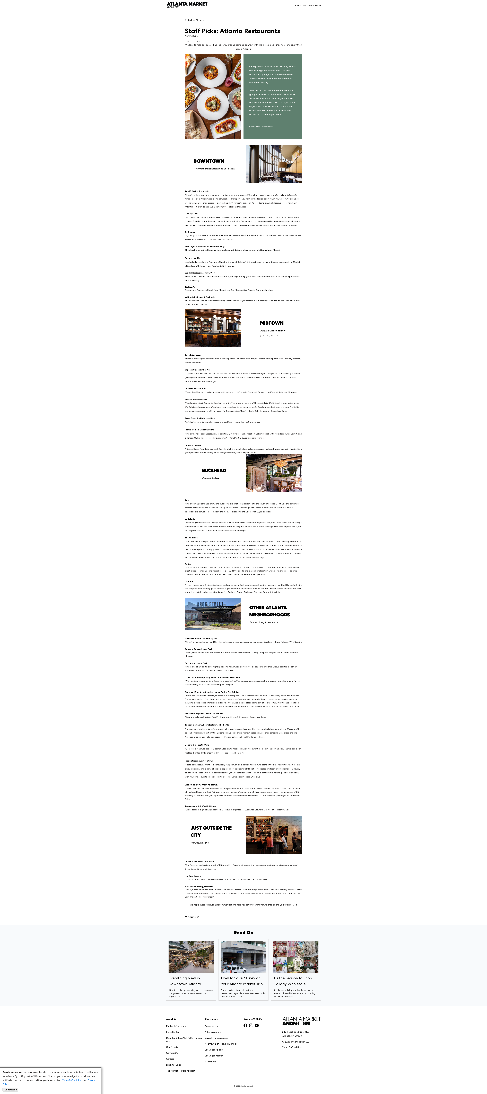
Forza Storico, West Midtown (199, 761)
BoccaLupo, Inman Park (196, 663)
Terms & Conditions (292, 1047)
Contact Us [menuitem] (172, 1053)
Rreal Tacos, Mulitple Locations (200, 418)
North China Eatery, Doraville (199, 886)
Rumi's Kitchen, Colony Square (199, 430)
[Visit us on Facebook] (245, 1026)
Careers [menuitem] (170, 1058)
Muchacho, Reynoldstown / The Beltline (204, 713)
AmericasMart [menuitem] (212, 1026)
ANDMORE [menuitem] (210, 1061)
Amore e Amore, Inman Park (198, 649)
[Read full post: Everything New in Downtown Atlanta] (191, 957)
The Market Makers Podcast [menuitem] (180, 1070)
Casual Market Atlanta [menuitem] (216, 1038)
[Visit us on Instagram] (251, 1025)
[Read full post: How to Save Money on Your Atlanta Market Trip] (243, 957)
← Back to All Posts (194, 20)
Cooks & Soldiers (193, 445)
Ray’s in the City (192, 258)
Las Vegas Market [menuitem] (214, 1055)
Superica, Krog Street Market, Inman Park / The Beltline (212, 692)
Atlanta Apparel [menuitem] (213, 1032)
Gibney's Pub (191, 213)
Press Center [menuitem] (172, 1032)
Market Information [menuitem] (176, 1026)
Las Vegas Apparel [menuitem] (214, 1049)
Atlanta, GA (193, 917)
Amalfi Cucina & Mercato (197, 191)
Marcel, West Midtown (196, 399)
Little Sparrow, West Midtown (201, 784)
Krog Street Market (269, 622)
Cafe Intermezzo (193, 355)
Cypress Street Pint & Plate (198, 370)
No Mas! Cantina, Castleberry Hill (201, 638)
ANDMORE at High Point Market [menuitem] (221, 1043)
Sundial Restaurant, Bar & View (219, 168)
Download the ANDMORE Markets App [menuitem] (184, 1039)
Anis (187, 500)
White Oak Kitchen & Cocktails (200, 297)
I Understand (10, 1089)
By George (190, 232)
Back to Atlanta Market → (307, 5)
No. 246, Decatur (193, 876)
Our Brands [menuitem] (172, 1047)
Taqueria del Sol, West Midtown (200, 806)
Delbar (188, 564)
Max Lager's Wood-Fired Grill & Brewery (204, 246)
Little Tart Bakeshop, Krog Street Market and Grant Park (212, 677)
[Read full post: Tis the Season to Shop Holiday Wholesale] (295, 957)
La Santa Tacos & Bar (195, 388)
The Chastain (191, 538)
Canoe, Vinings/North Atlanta (199, 861)
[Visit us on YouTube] (257, 1026)
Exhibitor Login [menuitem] (173, 1064)
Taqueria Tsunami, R (194, 725)
